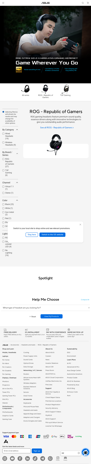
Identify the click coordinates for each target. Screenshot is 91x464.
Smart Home (27, 396)
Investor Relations (52, 363)
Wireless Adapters (29, 383)
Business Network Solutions (29, 388)
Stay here (32, 234)
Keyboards (27, 403)
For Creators (6, 367)
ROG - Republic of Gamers (8, 159)
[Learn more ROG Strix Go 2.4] (45, 83)
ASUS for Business (73, 381)
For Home (5, 360)
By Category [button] (8, 129)
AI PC (69, 363)
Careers (48, 356)
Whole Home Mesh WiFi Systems (32, 379)
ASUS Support (51, 419)
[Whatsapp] (50, 458)
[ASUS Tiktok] (35, 458)
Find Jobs (49, 385)
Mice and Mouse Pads (31, 407)
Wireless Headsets (6, 143)
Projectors (6, 385)
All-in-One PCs (7, 389)
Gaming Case (7, 419)
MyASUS (49, 415)
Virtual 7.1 (6, 186)
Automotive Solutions (74, 374)
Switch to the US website (52, 234)
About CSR (49, 367)
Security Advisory (52, 408)
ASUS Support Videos (53, 412)
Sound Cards (28, 360)
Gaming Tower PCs (9, 396)
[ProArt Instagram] (57, 458)
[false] (52, 316)
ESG (68, 352)
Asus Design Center (74, 370)
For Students (6, 371)
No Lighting (7, 250)
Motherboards (7, 412)
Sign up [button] (37, 451)
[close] (80, 225)
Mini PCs (5, 399)
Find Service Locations (53, 401)
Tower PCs (6, 392)
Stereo (5, 192)
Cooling (26, 352)
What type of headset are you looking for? (22, 308)
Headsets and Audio (30, 410)
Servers (26, 392)
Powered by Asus (73, 385)
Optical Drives (28, 363)
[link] (45, 3)
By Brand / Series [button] (7, 153)
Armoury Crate (72, 392)
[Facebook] (20, 458)
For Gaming (6, 374)
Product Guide (72, 378)
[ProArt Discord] (65, 458)
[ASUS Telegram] (42, 458)
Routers (26, 374)
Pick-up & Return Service (54, 422)
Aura (68, 396)
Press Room (50, 370)
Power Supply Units (30, 356)
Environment (71, 356)
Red (4, 218)
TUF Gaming (7, 170)
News (47, 360)
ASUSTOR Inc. (51, 374)
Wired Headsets (8, 133)
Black (4, 204)
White (4, 207)
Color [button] (4, 200)
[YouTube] (12, 458)
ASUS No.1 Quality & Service (53, 393)
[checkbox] (10, 136)
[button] (3, 3)
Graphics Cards (7, 416)
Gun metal (6, 211)
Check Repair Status (53, 397)
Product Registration (53, 405)
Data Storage (28, 367)
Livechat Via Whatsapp (54, 426)
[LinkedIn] (27, 458)
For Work (5, 363)
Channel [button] (6, 182)
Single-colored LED (8, 244)
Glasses (5, 403)
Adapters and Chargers (31, 417)
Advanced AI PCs (73, 367)
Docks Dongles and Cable (32, 421)
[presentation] (3, 112)
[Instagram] (4, 458)
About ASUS (50, 352)
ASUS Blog (71, 388)
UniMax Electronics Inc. (54, 381)
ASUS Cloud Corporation (54, 378)
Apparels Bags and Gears (32, 414)
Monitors (5, 381)
